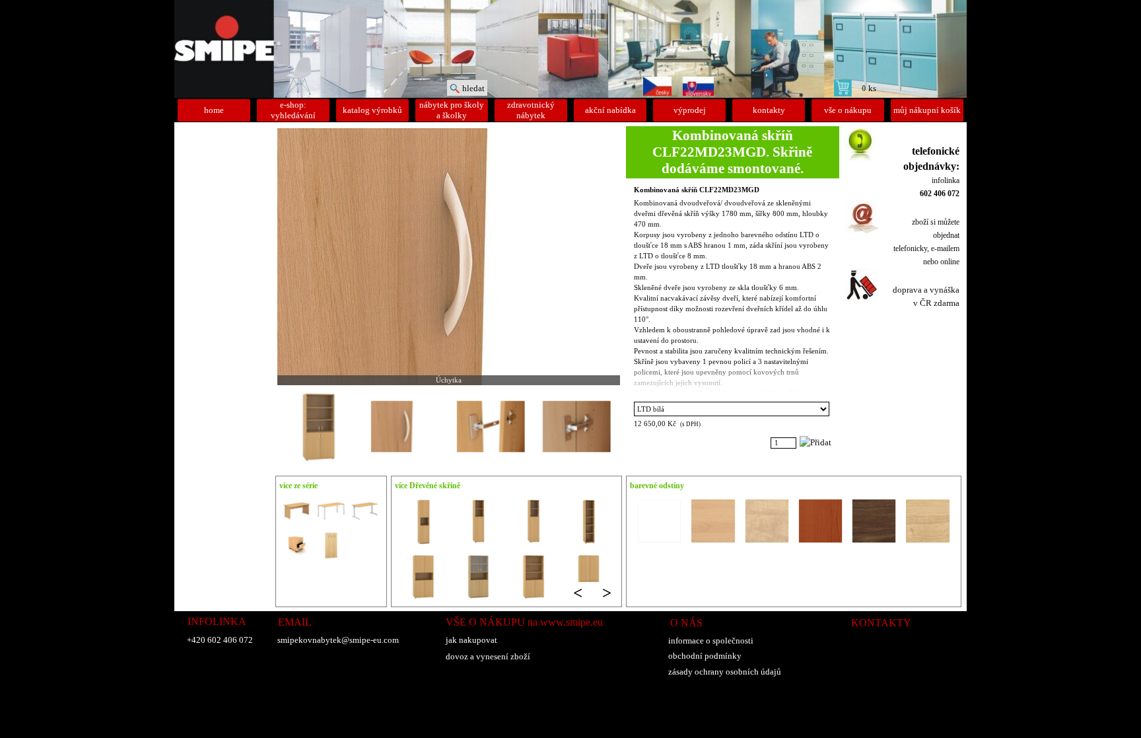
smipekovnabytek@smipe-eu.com (338, 640)
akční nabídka (610, 110)
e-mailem (945, 248)
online (949, 261)
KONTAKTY (881, 622)
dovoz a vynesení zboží (488, 656)
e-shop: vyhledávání (293, 110)
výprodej (690, 110)
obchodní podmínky (705, 656)
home (214, 110)
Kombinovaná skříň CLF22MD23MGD (696, 190)
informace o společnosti (710, 641)
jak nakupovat (471, 640)
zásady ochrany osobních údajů (724, 672)
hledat (473, 88)
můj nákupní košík (927, 110)
